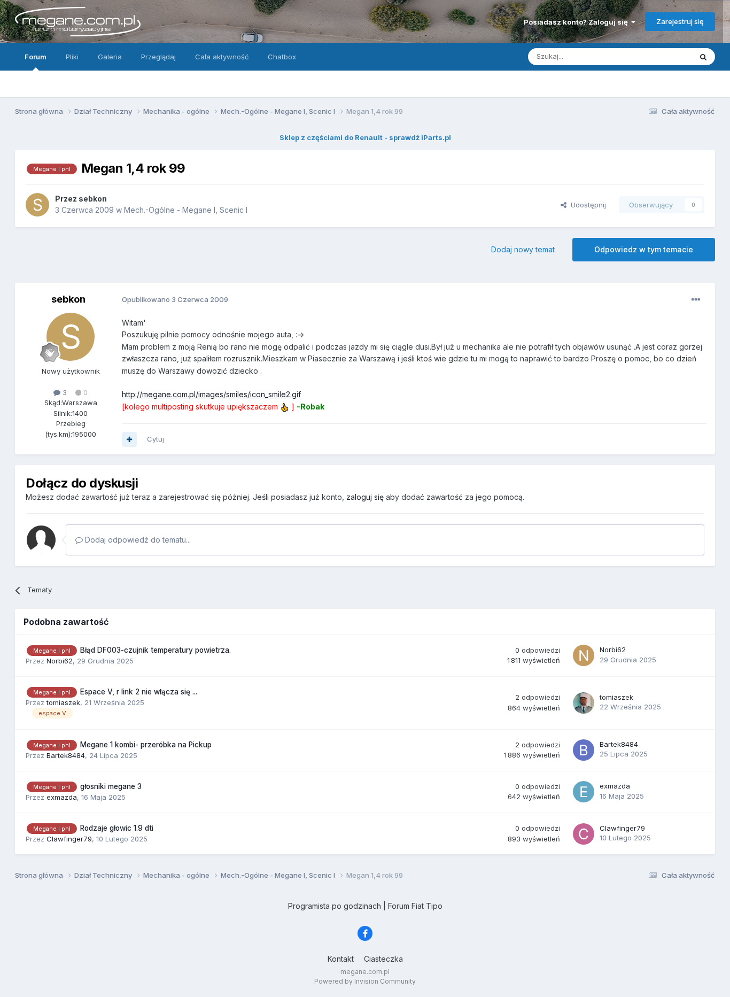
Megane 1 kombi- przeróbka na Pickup (146, 744)
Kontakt (341, 958)
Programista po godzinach (334, 905)
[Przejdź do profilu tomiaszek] (583, 703)
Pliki (72, 56)
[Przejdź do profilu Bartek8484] (583, 750)
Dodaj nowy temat (523, 249)
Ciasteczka (383, 958)
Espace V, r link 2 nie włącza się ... (138, 691)
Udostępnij (586, 204)
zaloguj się (365, 496)
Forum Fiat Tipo (415, 905)
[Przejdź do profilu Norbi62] (583, 655)
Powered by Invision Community (365, 981)
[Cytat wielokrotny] (129, 439)
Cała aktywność (221, 56)
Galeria (110, 56)
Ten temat (661, 56)
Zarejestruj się (680, 21)
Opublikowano (175, 299)
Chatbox (282, 56)
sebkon (68, 299)
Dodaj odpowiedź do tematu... (137, 539)
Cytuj (155, 439)
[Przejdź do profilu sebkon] (37, 205)
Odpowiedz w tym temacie (643, 249)
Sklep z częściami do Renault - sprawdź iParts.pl (365, 137)
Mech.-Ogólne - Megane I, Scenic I (185, 209)
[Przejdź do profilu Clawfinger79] (583, 834)
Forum (35, 56)
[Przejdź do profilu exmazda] (583, 791)
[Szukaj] (703, 56)
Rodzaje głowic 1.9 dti (116, 828)
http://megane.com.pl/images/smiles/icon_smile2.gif (211, 394)
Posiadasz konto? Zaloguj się (577, 22)
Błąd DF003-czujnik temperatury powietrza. (155, 650)
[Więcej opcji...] (695, 299)
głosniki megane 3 (111, 786)
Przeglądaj (158, 56)
